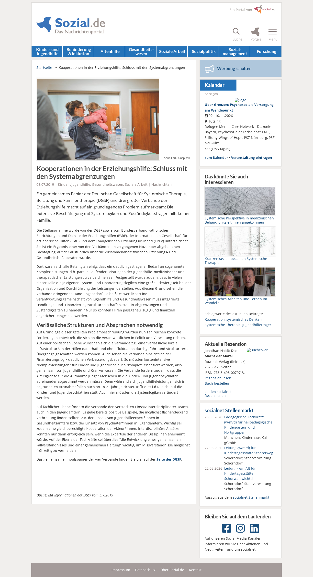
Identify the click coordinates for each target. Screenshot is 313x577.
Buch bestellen (217, 383)
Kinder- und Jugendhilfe (47, 51)
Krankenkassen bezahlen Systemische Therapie (236, 260)
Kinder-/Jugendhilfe (74, 184)
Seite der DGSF (168, 459)
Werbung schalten (234, 68)
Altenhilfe (110, 51)
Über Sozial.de (172, 569)
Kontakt (195, 569)
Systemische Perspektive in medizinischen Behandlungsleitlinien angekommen (239, 220)
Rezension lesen (218, 378)
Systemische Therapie (223, 324)
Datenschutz (145, 569)
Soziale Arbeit (172, 51)
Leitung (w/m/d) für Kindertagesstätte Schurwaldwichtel (240, 473)
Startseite (44, 67)
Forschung (266, 51)
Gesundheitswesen (107, 184)
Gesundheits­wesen (141, 51)
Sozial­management (235, 51)
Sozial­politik (204, 51)
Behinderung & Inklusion (79, 51)
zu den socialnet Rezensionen (218, 393)
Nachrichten (161, 184)
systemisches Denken (244, 319)
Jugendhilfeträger (256, 324)
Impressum (121, 569)
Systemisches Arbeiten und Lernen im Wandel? (236, 301)
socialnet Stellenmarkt (229, 410)
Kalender (214, 85)
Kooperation (215, 319)
